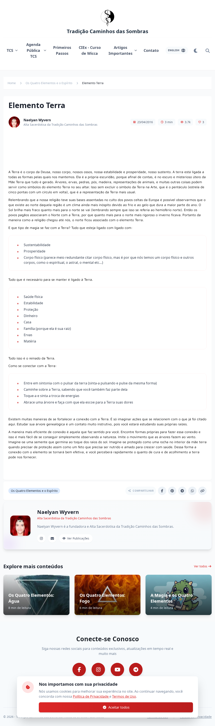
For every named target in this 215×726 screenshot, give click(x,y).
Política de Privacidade (91, 696)
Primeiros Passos (62, 50)
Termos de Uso (124, 696)
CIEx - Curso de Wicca (90, 50)
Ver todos (200, 566)
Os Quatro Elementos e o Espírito (49, 83)
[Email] (52, 538)
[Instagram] (41, 538)
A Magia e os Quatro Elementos (172, 598)
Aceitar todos (119, 707)
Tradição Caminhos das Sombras (107, 31)
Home (12, 83)
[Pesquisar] (207, 50)
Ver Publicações (78, 538)
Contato (151, 50)
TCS (10, 50)
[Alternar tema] (195, 50)
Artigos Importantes (120, 50)
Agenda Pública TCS (33, 50)
